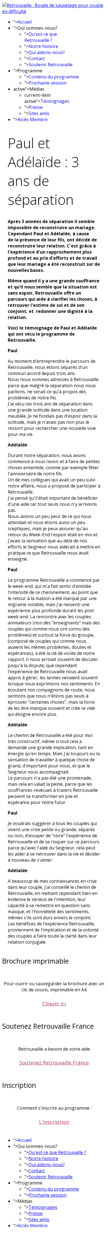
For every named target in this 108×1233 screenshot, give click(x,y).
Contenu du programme (54, 77)
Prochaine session (47, 83)
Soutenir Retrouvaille (51, 65)
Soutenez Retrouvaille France (54, 1062)
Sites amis (39, 113)
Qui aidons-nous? (47, 52)
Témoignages (54, 101)
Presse (36, 107)
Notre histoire (43, 46)
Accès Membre (32, 119)
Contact (37, 58)
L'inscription (54, 1122)
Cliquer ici (54, 1003)
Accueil (24, 22)
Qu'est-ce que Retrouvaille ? (40, 37)
